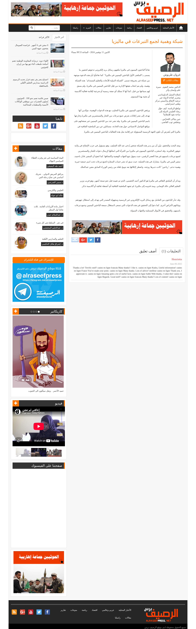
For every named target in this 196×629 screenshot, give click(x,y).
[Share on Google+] (83, 240)
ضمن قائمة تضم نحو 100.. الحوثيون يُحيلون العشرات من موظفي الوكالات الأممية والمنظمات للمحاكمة (31, 101)
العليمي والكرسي (55, 190)
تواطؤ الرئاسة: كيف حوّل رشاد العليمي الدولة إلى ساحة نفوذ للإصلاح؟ (169, 111)
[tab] (171, 251)
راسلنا (75, 28)
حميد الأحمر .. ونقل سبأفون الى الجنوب (46, 391)
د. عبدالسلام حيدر (55, 215)
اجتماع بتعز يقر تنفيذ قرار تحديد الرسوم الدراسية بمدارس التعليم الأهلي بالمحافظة (30, 82)
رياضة (129, 28)
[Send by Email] (75, 240)
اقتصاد (139, 28)
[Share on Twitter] (91, 240)
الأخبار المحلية (168, 28)
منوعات (119, 28)
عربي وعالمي (152, 28)
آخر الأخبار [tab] (59, 37)
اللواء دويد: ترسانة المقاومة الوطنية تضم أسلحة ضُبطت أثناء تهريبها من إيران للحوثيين (30, 64)
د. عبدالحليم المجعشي (53, 228)
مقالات (98, 28)
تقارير (108, 28)
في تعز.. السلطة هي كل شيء (49, 223)
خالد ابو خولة (57, 195)
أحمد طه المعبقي (55, 166)
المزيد (88, 28)
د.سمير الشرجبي (55, 182)
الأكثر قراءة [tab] (44, 37)
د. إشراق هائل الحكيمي (52, 244)
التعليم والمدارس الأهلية (52, 239)
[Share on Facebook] (97, 240)
